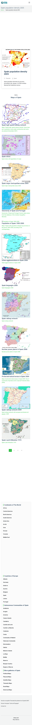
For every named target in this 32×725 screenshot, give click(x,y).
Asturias (5, 615)
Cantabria (6, 621)
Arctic (5, 524)
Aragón (5, 611)
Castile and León (8, 624)
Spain (4, 595)
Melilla (5, 657)
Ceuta (5, 634)
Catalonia (5, 631)
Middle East (6, 537)
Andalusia (6, 608)
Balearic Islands (7, 650)
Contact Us (3, 706)
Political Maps (7, 673)
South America (7, 517)
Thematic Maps (7, 683)
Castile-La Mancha (8, 628)
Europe (5, 531)
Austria (5, 588)
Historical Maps (7, 690)
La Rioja (5, 654)
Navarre (5, 660)
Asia (4, 527)
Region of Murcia (8, 667)
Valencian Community (9, 641)
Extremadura (6, 644)
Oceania (5, 534)
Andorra (5, 585)
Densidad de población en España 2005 (19, 700)
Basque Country (7, 663)
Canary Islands (7, 618)
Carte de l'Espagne (14, 703)
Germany (5, 582)
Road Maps (6, 686)
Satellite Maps (7, 680)
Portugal (5, 602)
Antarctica (6, 521)
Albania (5, 579)
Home (2, 10)
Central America (7, 511)
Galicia (5, 647)
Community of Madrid (9, 637)
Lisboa (5, 598)
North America (7, 514)
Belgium (5, 592)
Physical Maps (7, 676)
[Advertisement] (16, 30)
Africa (5, 508)
